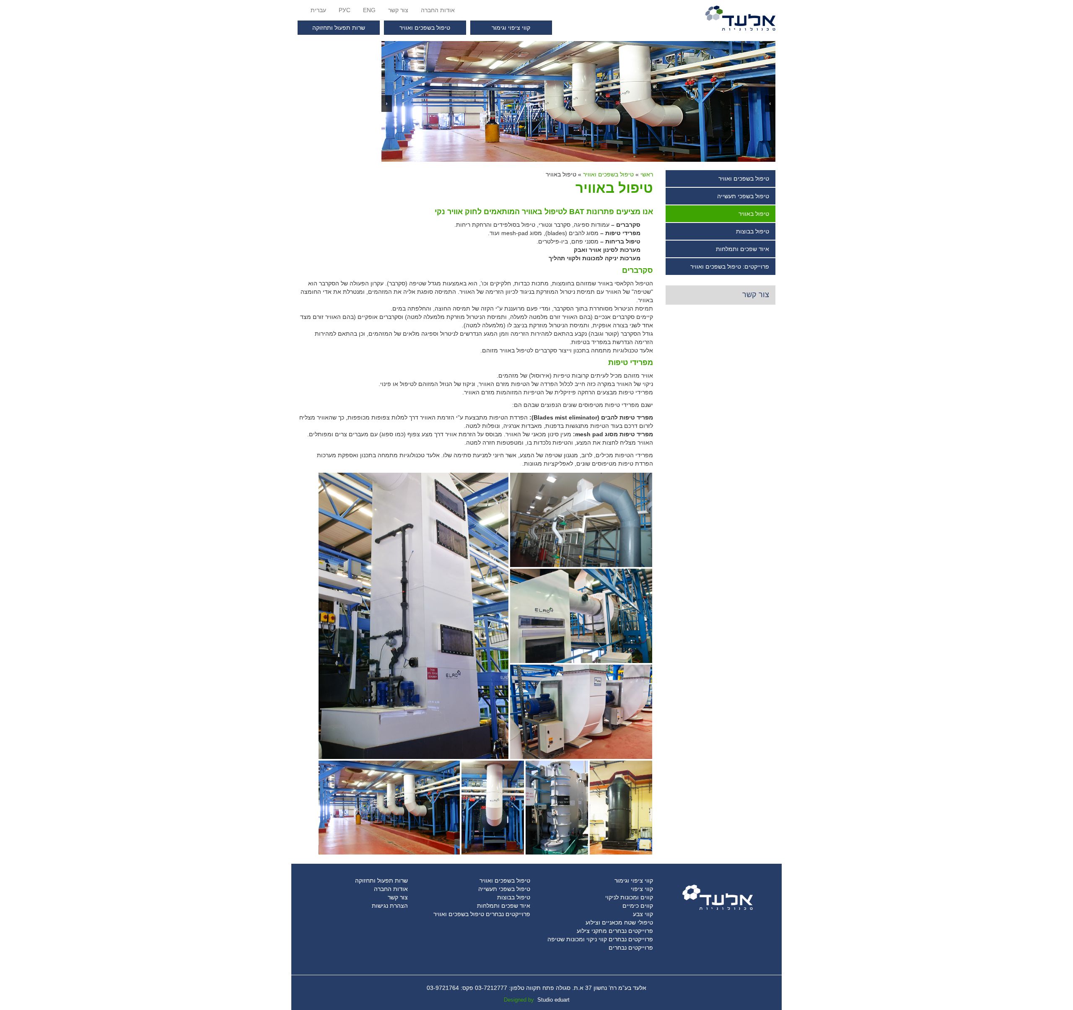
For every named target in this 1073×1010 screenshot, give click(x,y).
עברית (318, 10)
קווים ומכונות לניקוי (629, 897)
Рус (344, 10)
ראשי (646, 174)
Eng (369, 10)
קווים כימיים (637, 905)
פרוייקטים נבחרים (631, 947)
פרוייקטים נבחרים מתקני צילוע (615, 930)
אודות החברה (438, 10)
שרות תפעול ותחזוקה (338, 27)
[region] (578, 101)
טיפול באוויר (754, 213)
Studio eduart (553, 1000)
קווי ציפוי (642, 889)
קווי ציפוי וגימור (511, 27)
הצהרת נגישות (390, 905)
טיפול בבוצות (752, 231)
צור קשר (398, 10)
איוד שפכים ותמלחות (742, 249)
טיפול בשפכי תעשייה (743, 196)
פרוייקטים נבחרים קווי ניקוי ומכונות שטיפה (600, 939)
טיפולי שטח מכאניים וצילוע (619, 922)
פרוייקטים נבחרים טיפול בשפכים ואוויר (481, 914)
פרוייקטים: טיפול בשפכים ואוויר (729, 266)
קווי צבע (643, 914)
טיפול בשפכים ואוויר (424, 27)
